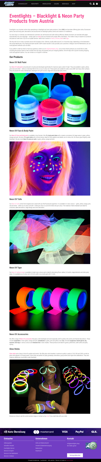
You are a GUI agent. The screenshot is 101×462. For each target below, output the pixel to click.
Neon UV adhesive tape (18, 272)
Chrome (57, 38)
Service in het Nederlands (11, 453)
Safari (61, 38)
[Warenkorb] (97, 4)
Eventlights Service (9, 448)
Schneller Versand (9, 445)
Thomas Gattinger (69, 460)
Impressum (39, 451)
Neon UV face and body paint (20, 135)
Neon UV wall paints (17, 67)
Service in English (9, 451)
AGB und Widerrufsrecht (42, 443)
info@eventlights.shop (52, 49)
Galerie (56, 4)
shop (39, 36)
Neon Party (35, 4)
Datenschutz (39, 448)
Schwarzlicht (22, 4)
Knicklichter (47, 4)
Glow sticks (12, 353)
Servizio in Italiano (9, 456)
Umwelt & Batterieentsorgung (44, 445)
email (47, 416)
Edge (67, 38)
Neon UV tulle (15, 204)
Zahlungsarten (8, 443)
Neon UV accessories (26, 339)
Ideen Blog (65, 4)
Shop (73, 4)
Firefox (53, 38)
